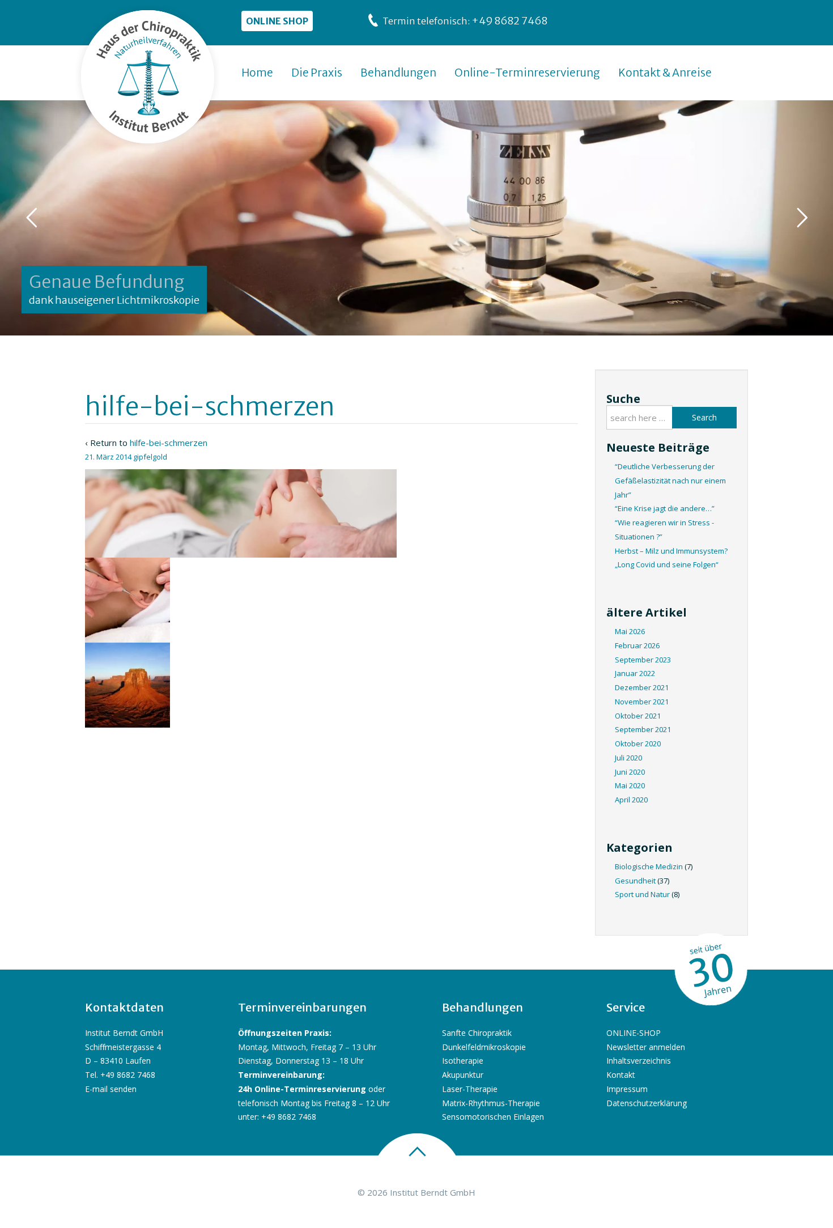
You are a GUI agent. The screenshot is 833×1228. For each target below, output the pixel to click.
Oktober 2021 (638, 716)
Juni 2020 (630, 772)
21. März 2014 (108, 457)
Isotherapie (462, 1060)
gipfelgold (150, 457)
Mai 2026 (630, 631)
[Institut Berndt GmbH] (148, 77)
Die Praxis (316, 72)
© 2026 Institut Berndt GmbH (416, 1192)
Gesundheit (635, 881)
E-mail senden (111, 1088)
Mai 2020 (630, 785)
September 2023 (643, 660)
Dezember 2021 (642, 687)
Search (704, 417)
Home (257, 72)
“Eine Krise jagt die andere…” (665, 508)
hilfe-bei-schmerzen (168, 442)
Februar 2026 (637, 645)
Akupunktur (462, 1074)
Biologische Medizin (649, 866)
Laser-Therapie (470, 1088)
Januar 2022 (635, 673)
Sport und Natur (642, 894)
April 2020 (631, 799)
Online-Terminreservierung (527, 72)
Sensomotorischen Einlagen (493, 1116)
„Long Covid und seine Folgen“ (667, 564)
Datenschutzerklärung (646, 1103)
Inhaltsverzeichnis (638, 1060)
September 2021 (643, 729)
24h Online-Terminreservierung (302, 1088)
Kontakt (620, 1074)
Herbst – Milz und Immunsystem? (671, 551)
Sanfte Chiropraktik (477, 1032)
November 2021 (642, 701)
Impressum (627, 1088)
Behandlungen (398, 72)
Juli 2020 (628, 758)
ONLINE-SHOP (633, 1032)
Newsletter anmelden (645, 1047)
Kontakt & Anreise (665, 72)
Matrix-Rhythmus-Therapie (491, 1103)
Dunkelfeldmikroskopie (484, 1047)
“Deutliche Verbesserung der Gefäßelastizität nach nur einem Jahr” (670, 480)
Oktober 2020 (638, 743)
